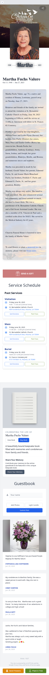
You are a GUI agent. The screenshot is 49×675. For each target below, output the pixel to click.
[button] (24, 536)
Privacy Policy (18, 665)
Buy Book (23, 440)
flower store (31, 250)
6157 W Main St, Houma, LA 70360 (22, 359)
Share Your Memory (14, 472)
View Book (11, 440)
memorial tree (33, 247)
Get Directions (14, 314)
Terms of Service (30, 665)
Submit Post (24, 510)
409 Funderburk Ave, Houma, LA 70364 (24, 309)
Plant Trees (34, 314)
